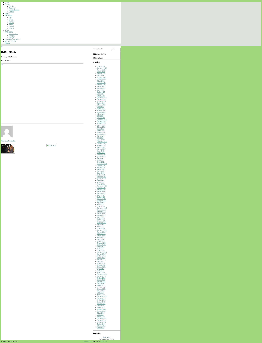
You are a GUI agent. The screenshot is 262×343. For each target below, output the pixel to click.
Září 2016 (100, 270)
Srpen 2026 (101, 66)
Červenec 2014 (102, 318)
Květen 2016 (101, 278)
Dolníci (11, 6)
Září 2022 (100, 138)
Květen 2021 (101, 167)
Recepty (11, 36)
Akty (10, 17)
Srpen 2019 (101, 206)
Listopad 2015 (101, 289)
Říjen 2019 (100, 202)
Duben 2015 (101, 302)
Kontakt (7, 43)
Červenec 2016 (102, 274)
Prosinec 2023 (101, 110)
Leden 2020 (101, 197)
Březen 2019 (101, 215)
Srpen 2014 (101, 317)
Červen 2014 (101, 320)
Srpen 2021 (101, 162)
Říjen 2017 (100, 247)
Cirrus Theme (87, 341)
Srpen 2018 (101, 228)
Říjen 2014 (100, 313)
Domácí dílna (13, 34)
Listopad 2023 (101, 112)
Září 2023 (100, 116)
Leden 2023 (101, 131)
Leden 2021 (101, 175)
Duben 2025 (101, 86)
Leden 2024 (101, 108)
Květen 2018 (101, 234)
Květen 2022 (101, 145)
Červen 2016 (101, 276)
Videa (7, 30)
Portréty (11, 21)
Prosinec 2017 (101, 243)
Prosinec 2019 (101, 199)
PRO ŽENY (9, 32)
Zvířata (11, 28)
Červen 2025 (101, 83)
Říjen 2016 (100, 269)
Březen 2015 (101, 304)
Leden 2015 (101, 307)
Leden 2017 (101, 263)
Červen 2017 (101, 254)
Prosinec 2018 (101, 221)
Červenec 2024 (102, 97)
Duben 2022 (101, 147)
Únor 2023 (100, 129)
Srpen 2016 (101, 272)
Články (7, 4)
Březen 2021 (101, 171)
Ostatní (11, 26)
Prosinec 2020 (101, 177)
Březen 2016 (101, 282)
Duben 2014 (101, 324)
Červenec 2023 (102, 120)
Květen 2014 (101, 322)
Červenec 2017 (102, 252)
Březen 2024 (101, 105)
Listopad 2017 (101, 245)
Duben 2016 (101, 280)
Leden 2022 (101, 153)
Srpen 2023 (101, 118)
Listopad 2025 (101, 79)
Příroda (11, 23)
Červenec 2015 (102, 296)
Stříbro (11, 24)
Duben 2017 (101, 258)
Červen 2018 (101, 232)
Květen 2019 (101, 212)
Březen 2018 (101, 237)
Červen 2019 (101, 210)
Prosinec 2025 (101, 77)
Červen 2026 (101, 70)
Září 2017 (100, 248)
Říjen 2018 (100, 224)
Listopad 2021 (101, 156)
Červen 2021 (101, 166)
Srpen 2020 (101, 184)
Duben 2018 (101, 236)
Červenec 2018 (102, 230)
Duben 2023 (101, 125)
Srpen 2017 (101, 250)
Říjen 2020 (100, 180)
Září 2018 (100, 226)
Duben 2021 (101, 169)
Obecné (11, 12)
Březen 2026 (101, 73)
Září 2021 (100, 160)
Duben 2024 (101, 103)
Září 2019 (100, 204)
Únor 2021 (100, 173)
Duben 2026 (101, 72)
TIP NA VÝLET (10, 41)
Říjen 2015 (100, 291)
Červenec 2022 (102, 142)
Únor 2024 (100, 107)
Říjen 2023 (100, 114)
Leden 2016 (101, 285)
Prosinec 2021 (101, 154)
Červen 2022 (101, 143)
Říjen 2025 (100, 81)
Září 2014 (100, 315)
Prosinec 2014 (101, 309)
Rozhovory (12, 8)
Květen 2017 (101, 256)
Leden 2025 (101, 92)
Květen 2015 (101, 300)
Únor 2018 (100, 239)
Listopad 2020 (101, 178)
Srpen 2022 (101, 140)
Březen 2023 (101, 127)
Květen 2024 (101, 101)
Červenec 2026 (102, 68)
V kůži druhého (14, 10)
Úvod (7, 2)
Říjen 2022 (100, 136)
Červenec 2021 (102, 164)
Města (11, 19)
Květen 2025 (101, 85)
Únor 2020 (100, 195)
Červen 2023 (101, 121)
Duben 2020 (101, 191)
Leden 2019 (101, 219)
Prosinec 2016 (101, 265)
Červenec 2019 (102, 208)
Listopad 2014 (101, 311)
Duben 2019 (101, 213)
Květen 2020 (101, 189)
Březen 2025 (101, 88)
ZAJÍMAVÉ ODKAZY (13, 39)
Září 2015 (100, 293)
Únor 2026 (100, 75)
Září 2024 (100, 94)
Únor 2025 (100, 90)
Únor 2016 (100, 283)
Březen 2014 (101, 326)
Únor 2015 (100, 305)
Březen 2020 (101, 193)
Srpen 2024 (101, 96)
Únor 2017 (100, 261)
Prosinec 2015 (101, 287)
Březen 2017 (101, 259)
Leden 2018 (101, 241)
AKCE (7, 13)
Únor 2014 (100, 328)
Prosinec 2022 (101, 132)
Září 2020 (100, 182)
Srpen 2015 (101, 294)
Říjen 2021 (100, 158)
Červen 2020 (101, 188)
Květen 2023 (101, 123)
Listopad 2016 (101, 267)
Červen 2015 (101, 298)
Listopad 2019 (101, 201)
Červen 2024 (101, 99)
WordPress (103, 341)
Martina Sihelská (8, 141)
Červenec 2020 (102, 186)
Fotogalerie (8, 15)
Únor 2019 (100, 217)
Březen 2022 (101, 149)
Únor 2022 (100, 151)
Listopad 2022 (101, 134)
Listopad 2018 (101, 223)
